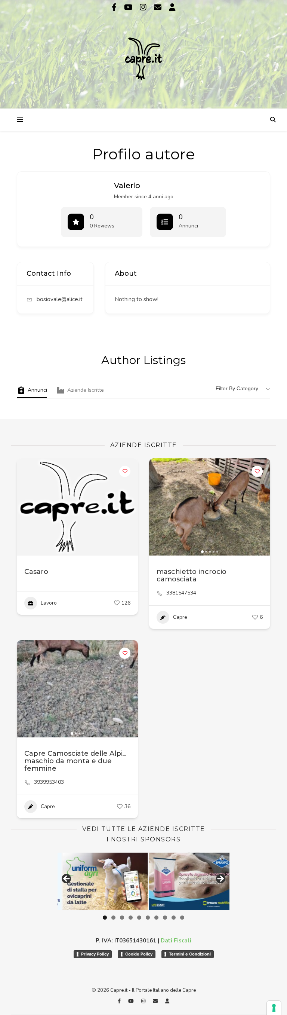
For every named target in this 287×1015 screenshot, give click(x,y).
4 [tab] (131, 917)
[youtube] (129, 7)
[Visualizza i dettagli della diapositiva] (187, 881)
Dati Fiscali (176, 940)
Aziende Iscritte (85, 390)
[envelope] (158, 7)
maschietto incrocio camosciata (191, 575)
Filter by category (237, 388)
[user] (172, 7)
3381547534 (181, 593)
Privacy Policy (95, 954)
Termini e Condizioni (190, 954)
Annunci (37, 390)
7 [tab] (156, 917)
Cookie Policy (138, 954)
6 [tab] (148, 917)
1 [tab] (105, 917)
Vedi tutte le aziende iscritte (143, 828)
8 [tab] (165, 917)
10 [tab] (182, 917)
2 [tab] (113, 917)
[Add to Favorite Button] (124, 471)
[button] (158, 507)
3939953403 (49, 782)
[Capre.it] (143, 53)
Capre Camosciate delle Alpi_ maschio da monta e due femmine (75, 761)
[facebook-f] (115, 7)
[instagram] (144, 7)
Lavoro (49, 602)
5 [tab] (139, 917)
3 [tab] (122, 917)
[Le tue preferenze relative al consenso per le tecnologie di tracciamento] (274, 1008)
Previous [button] (66, 879)
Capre (180, 617)
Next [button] (220, 879)
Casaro (36, 572)
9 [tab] (174, 917)
